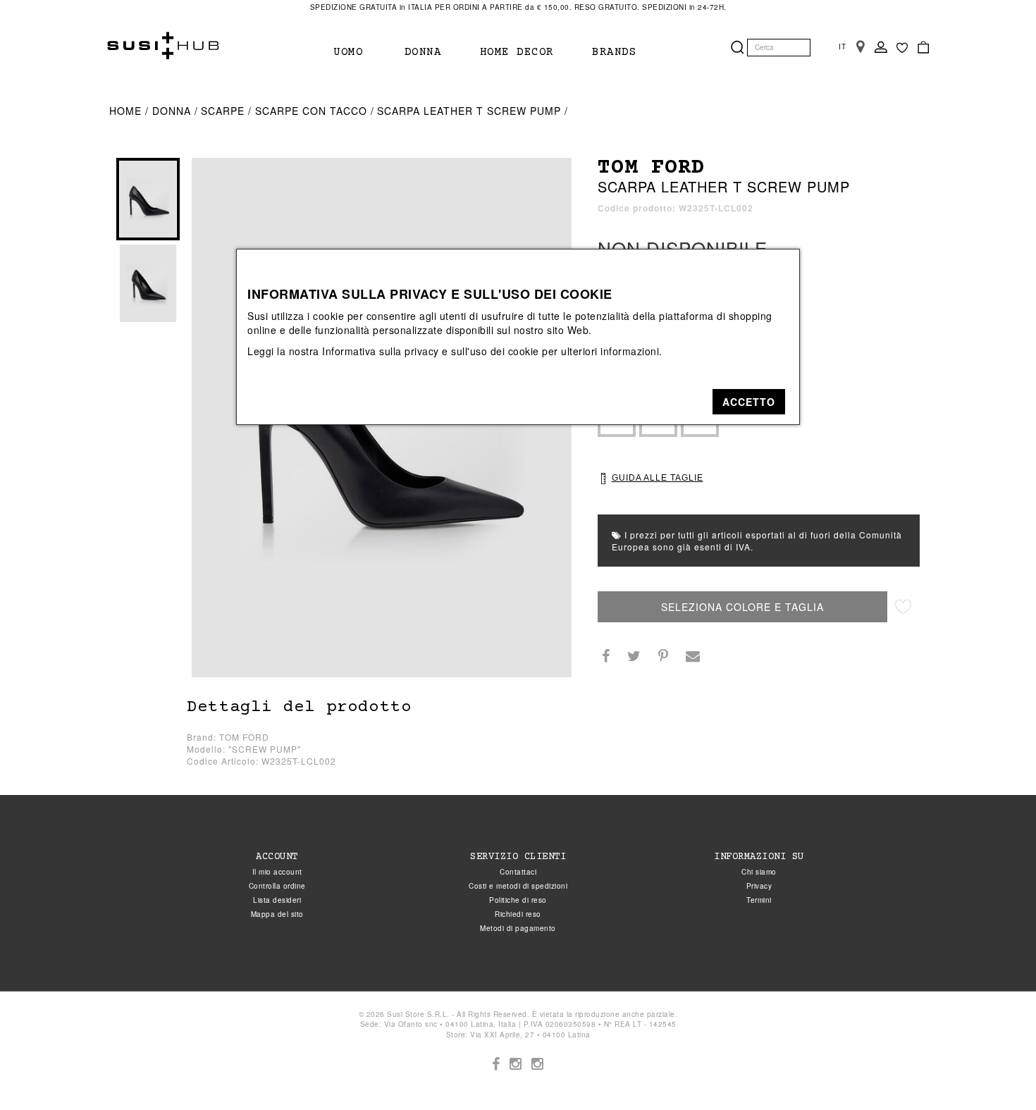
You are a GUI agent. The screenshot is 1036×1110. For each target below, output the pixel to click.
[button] (749, 401)
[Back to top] (996, 1070)
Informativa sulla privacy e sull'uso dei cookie (430, 351)
